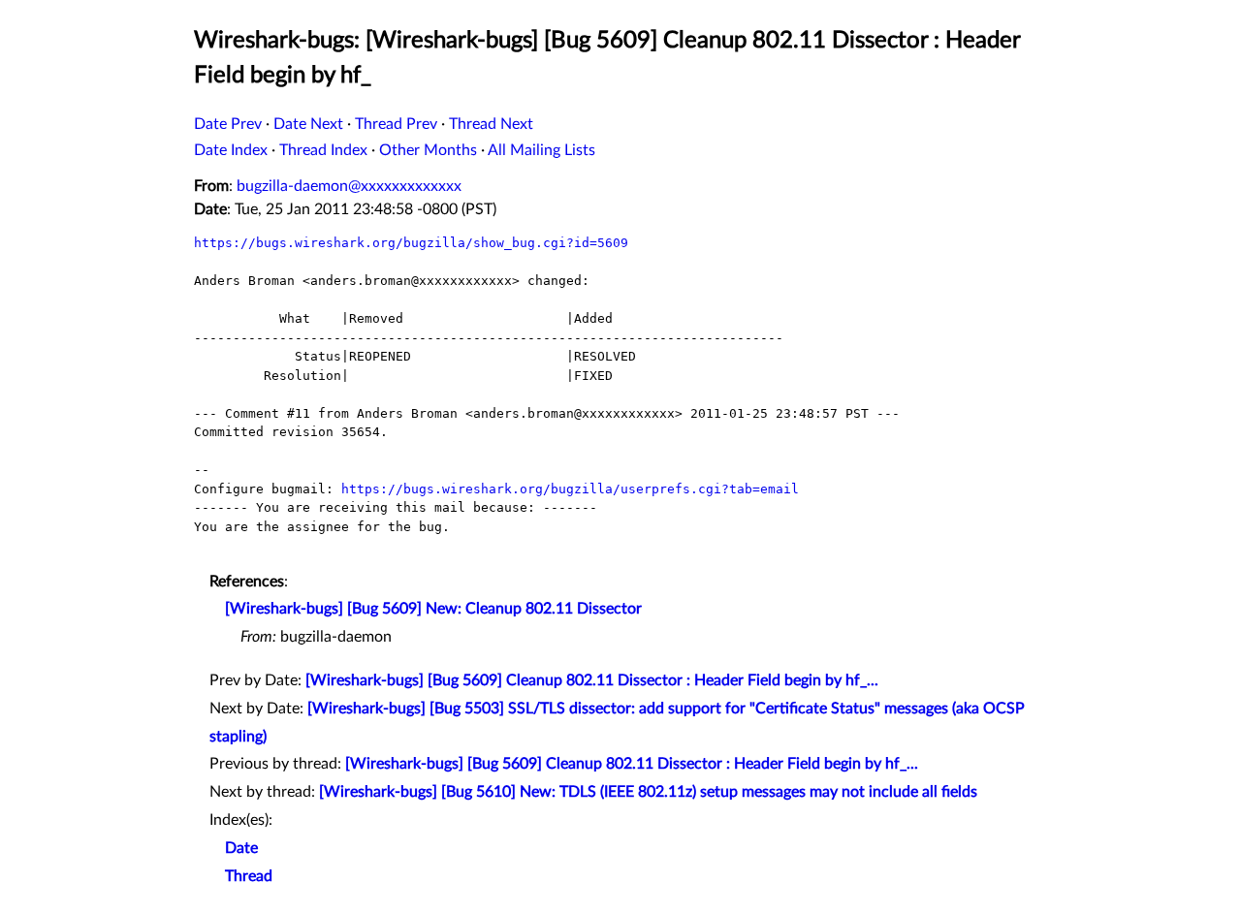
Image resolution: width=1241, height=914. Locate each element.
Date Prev (228, 124)
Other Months (428, 150)
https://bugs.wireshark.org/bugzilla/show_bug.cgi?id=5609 (411, 243)
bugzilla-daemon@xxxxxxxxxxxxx (349, 186)
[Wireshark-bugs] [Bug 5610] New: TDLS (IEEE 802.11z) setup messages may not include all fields (648, 792)
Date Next (308, 124)
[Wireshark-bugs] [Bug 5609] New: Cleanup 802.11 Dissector (433, 608)
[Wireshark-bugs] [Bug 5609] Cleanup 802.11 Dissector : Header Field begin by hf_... (591, 680)
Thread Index (323, 150)
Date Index (231, 150)
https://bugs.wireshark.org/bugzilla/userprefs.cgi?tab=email (570, 489)
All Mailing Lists (541, 150)
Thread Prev (396, 124)
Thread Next (491, 124)
